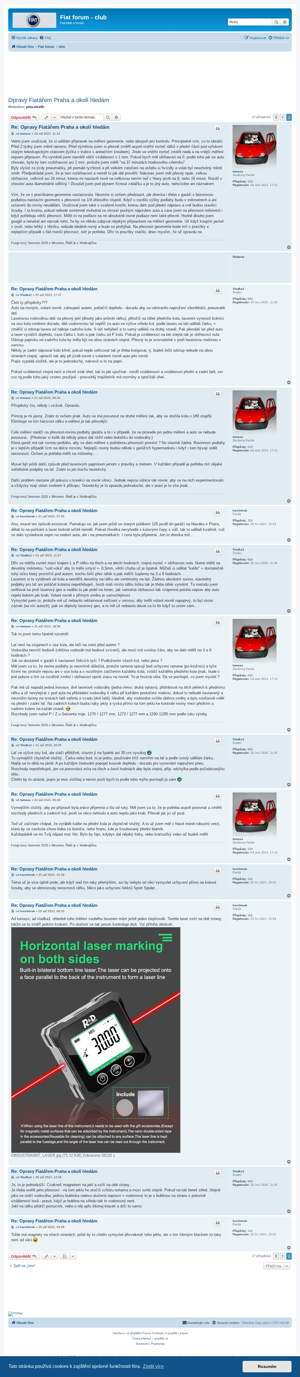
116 (250, 520)
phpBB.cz (161, 1338)
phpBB (135, 1333)
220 (250, 181)
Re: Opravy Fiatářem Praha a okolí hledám (60, 127)
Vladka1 (238, 288)
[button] (276, 117)
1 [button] (283, 117)
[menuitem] (45, 37)
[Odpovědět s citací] (217, 128)
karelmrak (240, 510)
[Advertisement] (150, 72)
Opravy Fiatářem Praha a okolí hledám (58, 100)
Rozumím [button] (267, 1366)
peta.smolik (35, 107)
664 (250, 298)
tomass (238, 171)
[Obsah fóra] (35, 19)
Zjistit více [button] (153, 1366)
